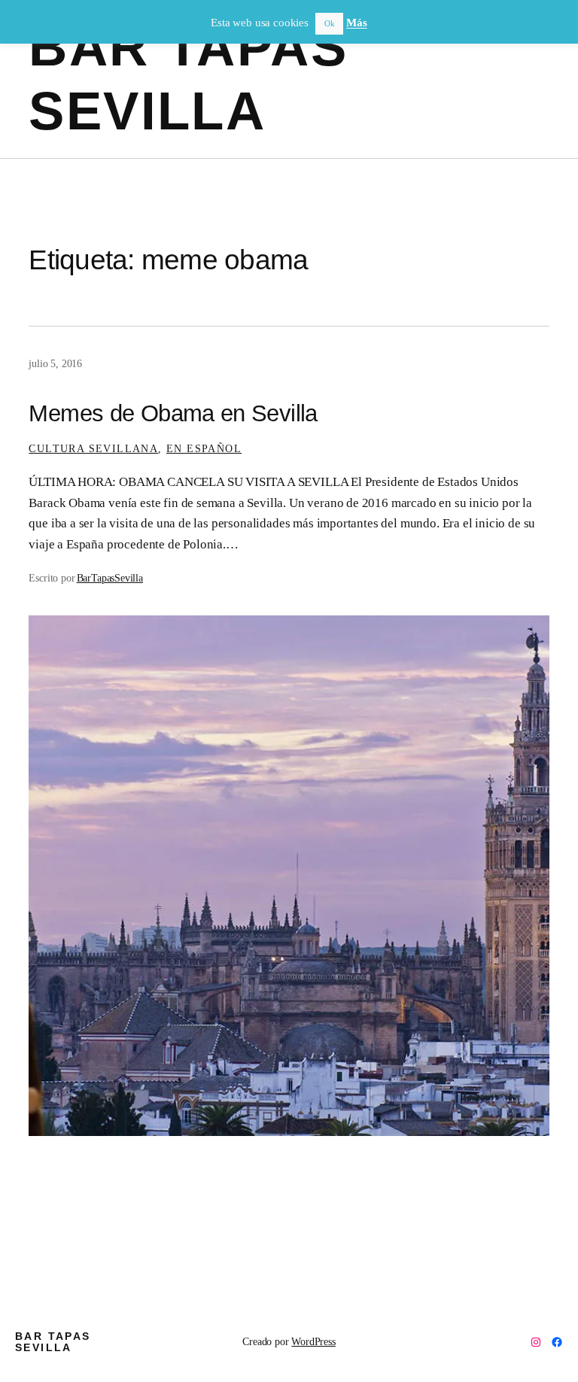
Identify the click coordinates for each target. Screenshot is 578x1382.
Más (356, 23)
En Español (204, 448)
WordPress (313, 1341)
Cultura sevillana (93, 448)
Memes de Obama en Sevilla (173, 414)
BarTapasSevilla (110, 578)
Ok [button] (329, 23)
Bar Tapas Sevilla (53, 1341)
